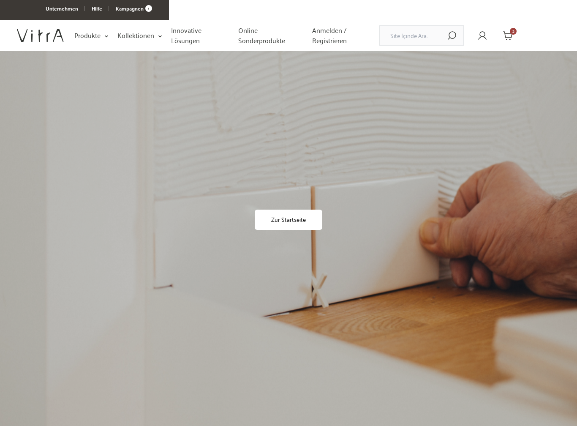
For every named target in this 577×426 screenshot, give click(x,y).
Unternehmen (62, 8)
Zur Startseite (288, 219)
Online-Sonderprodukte (261, 35)
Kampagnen (133, 8)
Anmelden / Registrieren (329, 35)
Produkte (87, 35)
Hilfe (97, 8)
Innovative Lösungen (186, 35)
